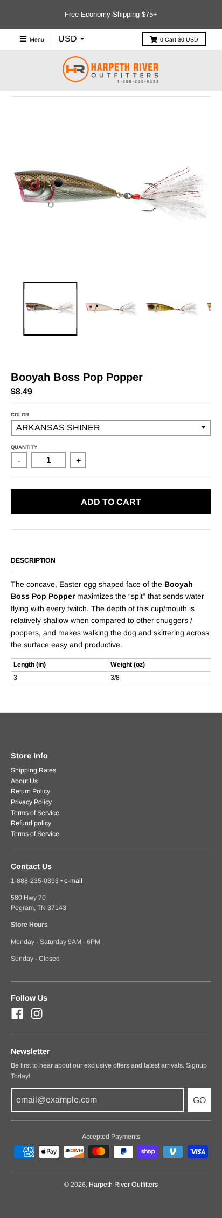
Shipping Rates (33, 770)
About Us (24, 781)
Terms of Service (35, 813)
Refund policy (31, 823)
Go (199, 1100)
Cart (179, 39)
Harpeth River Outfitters (123, 1184)
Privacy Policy (31, 802)
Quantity (24, 447)
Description (33, 560)
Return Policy (30, 791)
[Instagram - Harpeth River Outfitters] (36, 1013)
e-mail (73, 881)
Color (20, 415)
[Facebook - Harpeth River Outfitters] (17, 1013)
